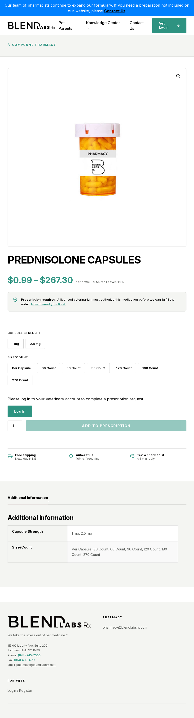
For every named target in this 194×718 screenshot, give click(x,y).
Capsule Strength (25, 333)
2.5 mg (35, 344)
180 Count (150, 368)
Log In (20, 411)
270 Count (20, 380)
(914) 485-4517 (24, 660)
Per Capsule (21, 368)
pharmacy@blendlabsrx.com (36, 664)
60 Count (73, 368)
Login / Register (20, 690)
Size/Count (18, 357)
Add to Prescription (106, 426)
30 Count (49, 368)
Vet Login (169, 25)
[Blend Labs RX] (49, 621)
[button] (178, 76)
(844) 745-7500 (29, 655)
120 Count (124, 368)
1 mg (15, 344)
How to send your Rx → (48, 304)
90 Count (98, 368)
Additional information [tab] (28, 497)
